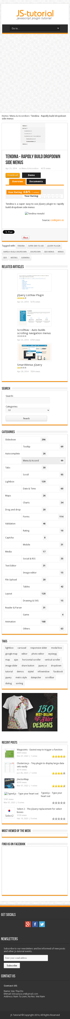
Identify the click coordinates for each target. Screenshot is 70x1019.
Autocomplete (25, 453)
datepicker (36, 677)
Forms (43, 516)
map (7, 660)
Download (13, 175)
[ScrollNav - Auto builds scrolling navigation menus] (34, 325)
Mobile (43, 544)
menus (61, 252)
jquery (8, 677)
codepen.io (57, 220)
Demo (31, 175)
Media (25, 551)
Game (43, 614)
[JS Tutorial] (35, 17)
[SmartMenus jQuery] (34, 360)
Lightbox (25, 481)
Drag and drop (25, 509)
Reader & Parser (25, 607)
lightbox (9, 648)
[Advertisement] (35, 73)
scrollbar (49, 677)
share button (28, 665)
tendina (21, 246)
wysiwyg (52, 654)
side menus (49, 252)
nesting (14, 258)
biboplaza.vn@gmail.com (25, 993)
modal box (56, 648)
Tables (43, 586)
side (5, 258)
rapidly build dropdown (15, 252)
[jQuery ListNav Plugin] (34, 290)
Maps (25, 495)
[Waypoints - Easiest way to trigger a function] (9, 758)
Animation (25, 621)
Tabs (25, 467)
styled (31, 671)
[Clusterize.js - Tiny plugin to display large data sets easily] (9, 772)
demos (20, 671)
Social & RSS (43, 558)
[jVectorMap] (9, 788)
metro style (21, 677)
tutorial (9, 671)
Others (43, 628)
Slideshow (25, 439)
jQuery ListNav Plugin (30, 295)
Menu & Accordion (19, 116)
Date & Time (43, 488)
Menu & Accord (43, 460)
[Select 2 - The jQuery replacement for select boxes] (9, 817)
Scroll (43, 474)
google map (11, 654)
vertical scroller (52, 660)
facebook (58, 671)
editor (24, 654)
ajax (16, 660)
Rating (43, 530)
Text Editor (25, 565)
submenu (25, 258)
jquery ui (42, 665)
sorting (19, 683)
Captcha (25, 537)
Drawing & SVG (43, 600)
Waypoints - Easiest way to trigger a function (39, 749)
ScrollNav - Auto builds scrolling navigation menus (34, 331)
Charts (43, 502)
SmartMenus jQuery (29, 364)
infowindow (43, 671)
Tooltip (43, 446)
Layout (25, 593)
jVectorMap (23, 779)
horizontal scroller (31, 660)
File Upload (25, 579)
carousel (22, 648)
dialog (8, 683)
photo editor (38, 654)
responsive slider (38, 648)
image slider (11, 665)
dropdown (35, 252)
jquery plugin (53, 246)
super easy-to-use (36, 246)
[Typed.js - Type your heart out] (21, 793)
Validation (25, 523)
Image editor (43, 572)
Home (5, 116)
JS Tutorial (15, 1015)
